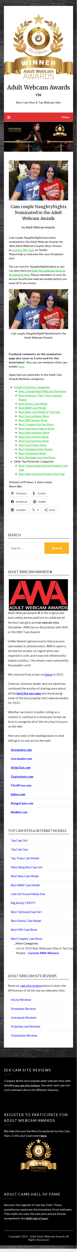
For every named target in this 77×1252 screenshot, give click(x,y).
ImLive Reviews (21, 999)
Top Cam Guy (19, 849)
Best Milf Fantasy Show (33, 420)
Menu (66, 117)
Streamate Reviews (23, 1008)
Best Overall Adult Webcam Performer (42, 391)
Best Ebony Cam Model (33, 403)
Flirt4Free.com (21, 785)
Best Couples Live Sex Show (36, 424)
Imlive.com (18, 794)
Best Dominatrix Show (32, 453)
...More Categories (26, 943)
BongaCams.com (22, 803)
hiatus (49, 674)
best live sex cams (29, 693)
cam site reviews (31, 985)
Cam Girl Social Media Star (28, 894)
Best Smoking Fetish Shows (36, 449)
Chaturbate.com (22, 776)
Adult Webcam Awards (40, 227)
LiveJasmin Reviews (24, 1017)
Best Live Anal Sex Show (34, 440)
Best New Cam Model (25, 876)
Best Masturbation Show (34, 432)
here (21, 366)
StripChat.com (21, 767)
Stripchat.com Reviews (25, 1026)
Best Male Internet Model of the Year (42, 474)
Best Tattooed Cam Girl (26, 912)
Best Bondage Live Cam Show (37, 457)
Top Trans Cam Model (25, 858)
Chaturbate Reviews (24, 1035)
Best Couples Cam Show (26, 938)
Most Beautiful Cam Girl (27, 867)
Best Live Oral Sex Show (34, 436)
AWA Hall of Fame (36, 1218)
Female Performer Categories (32, 387)
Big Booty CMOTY (23, 903)
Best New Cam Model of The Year (39, 412)
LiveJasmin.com (21, 758)
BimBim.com (19, 812)
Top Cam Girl (19, 840)
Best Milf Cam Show (24, 929)
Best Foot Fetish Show (33, 445)
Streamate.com (21, 750)
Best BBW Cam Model (32, 407)
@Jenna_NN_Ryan (23, 250)
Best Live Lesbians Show (34, 416)
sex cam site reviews (27, 1085)
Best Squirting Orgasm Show (36, 428)
